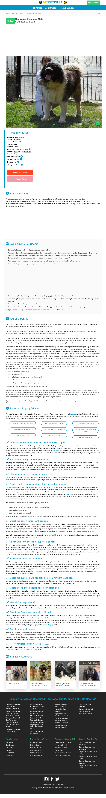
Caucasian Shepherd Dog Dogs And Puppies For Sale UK (13, 706)
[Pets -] (16, 671)
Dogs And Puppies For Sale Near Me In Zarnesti (12, 724)
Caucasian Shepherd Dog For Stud (13, 730)
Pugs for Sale (59, 750)
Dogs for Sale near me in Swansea (87, 762)
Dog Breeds (10, 745)
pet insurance (33, 639)
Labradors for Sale (61, 747)
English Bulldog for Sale (62, 755)
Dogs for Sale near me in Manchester (87, 748)
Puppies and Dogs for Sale (65, 739)
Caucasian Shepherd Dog (22, 151)
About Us (9, 750)
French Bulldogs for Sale (63, 742)
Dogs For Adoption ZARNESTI (85, 705)
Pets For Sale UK (36, 750)
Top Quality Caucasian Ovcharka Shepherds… (63, 684)
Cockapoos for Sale (61, 745)
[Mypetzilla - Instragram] (47, 780)
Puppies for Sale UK (36, 742)
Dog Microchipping (23, 435)
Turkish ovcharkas (13, 684)
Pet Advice (9, 742)
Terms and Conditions (48, 784)
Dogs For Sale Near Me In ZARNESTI (61, 705)
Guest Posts (10, 753)
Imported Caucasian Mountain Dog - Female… (39, 684)
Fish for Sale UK (35, 747)
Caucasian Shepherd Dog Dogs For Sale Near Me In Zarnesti (13, 713)
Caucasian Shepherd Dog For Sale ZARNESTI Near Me (37, 713)
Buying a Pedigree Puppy (85, 423)
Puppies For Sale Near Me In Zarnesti (36, 719)
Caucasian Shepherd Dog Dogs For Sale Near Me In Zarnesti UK (37, 725)
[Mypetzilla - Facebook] (52, 780)
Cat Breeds (9, 747)
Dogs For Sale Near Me (88, 739)
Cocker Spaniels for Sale (63, 753)
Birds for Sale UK (35, 745)
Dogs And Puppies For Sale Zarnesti (61, 726)
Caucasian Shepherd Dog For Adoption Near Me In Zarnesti (86, 711)
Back (98, 13)
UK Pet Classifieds (55, 788)
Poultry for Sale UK (36, 755)
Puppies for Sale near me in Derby (88, 753)
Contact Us (9, 755)
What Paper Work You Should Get (54, 429)
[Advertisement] (53, 39)
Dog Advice (73, 414)
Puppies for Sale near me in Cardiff (88, 767)
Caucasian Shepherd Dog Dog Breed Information (59, 470)
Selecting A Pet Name (85, 437)
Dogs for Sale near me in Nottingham (87, 743)
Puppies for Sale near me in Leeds (88, 757)
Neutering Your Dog (54, 435)
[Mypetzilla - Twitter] (57, 780)
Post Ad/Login (93, 2)
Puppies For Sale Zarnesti (60, 710)
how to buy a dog (31, 649)
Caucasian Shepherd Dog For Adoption (13, 719)
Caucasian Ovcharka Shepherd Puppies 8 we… (88, 684)
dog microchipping (47, 625)
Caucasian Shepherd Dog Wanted (37, 732)
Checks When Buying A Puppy (23, 429)
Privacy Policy (60, 784)
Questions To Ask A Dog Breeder (22, 423)
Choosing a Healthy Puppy (54, 423)
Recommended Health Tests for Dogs (85, 430)
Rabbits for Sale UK (36, 753)
